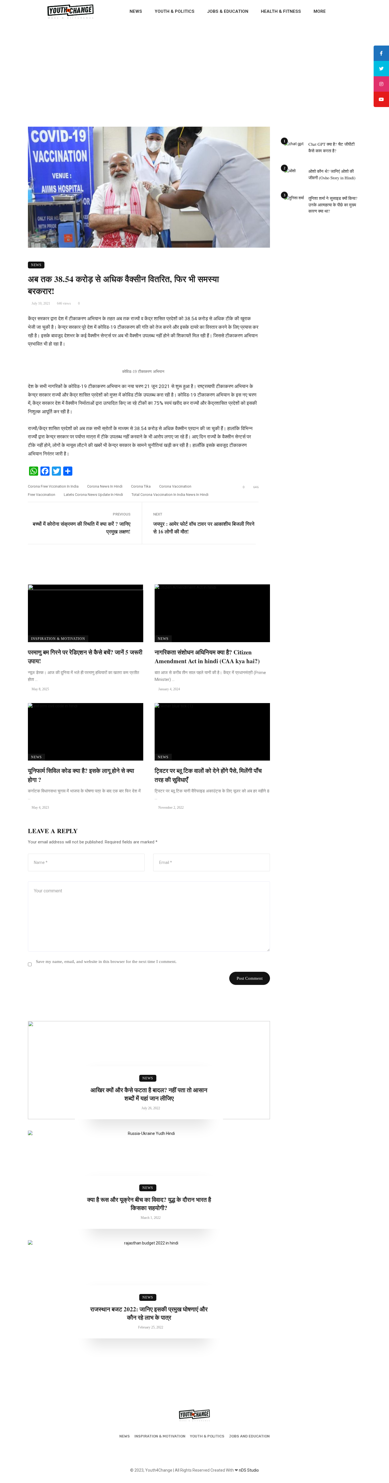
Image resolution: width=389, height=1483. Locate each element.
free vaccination (41, 494)
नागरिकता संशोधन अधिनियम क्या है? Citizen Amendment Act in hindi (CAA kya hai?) (207, 656)
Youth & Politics (175, 11)
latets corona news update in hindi (93, 494)
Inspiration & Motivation (58, 639)
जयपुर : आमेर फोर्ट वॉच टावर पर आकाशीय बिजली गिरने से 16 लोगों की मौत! (203, 527)
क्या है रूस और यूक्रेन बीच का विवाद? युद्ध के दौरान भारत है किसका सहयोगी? (149, 1204)
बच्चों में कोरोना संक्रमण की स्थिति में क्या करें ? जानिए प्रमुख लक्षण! (81, 527)
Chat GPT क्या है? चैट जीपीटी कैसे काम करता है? (331, 147)
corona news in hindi (104, 486)
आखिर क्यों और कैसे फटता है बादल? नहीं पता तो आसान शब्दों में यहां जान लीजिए (149, 1094)
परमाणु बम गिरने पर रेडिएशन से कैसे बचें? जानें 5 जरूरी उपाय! (85, 656)
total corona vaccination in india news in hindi (170, 494)
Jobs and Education (249, 1436)
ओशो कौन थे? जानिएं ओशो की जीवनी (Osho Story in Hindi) (331, 174)
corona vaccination (175, 486)
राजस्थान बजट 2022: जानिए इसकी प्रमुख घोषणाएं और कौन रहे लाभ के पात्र (149, 1313)
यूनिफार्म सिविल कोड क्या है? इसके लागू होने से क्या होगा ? (81, 775)
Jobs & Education (227, 11)
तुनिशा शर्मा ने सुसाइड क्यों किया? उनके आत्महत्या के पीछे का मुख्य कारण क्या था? (332, 204)
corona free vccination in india (53, 486)
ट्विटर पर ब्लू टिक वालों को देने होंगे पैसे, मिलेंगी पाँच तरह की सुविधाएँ (208, 775)
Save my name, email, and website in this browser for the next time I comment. (106, 961)
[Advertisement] (194, 65)
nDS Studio (249, 1470)
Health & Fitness (281, 11)
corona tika (141, 486)
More (320, 11)
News (136, 11)
